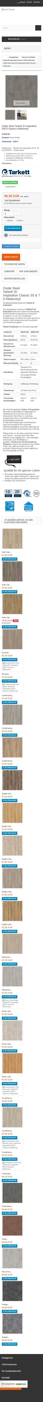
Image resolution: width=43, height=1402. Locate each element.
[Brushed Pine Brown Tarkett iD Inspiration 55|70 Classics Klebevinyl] (12, 639)
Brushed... (6, 653)
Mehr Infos (11, 256)
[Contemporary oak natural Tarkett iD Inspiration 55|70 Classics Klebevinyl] (12, 747)
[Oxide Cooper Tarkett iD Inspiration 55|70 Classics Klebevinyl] (12, 1225)
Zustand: (5, 137)
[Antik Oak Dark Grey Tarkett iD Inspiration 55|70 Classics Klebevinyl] (12, 571)
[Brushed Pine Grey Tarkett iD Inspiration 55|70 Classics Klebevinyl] (12, 666)
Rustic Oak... (7, 1011)
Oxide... (5, 1239)
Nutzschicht (9, 217)
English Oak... (7, 859)
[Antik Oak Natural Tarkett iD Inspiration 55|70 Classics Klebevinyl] (12, 604)
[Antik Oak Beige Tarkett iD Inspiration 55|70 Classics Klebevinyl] (12, 538)
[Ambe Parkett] (21, 13)
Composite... (7, 1174)
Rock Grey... (7, 1272)
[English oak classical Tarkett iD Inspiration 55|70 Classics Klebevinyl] (12, 813)
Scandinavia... (7, 1098)
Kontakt (29, 2)
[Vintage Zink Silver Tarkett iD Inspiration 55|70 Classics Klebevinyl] (12, 1323)
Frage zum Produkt (11, 246)
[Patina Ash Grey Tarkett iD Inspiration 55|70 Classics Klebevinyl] (12, 976)
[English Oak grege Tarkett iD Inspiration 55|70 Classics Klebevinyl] (12, 845)
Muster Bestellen (14, 278)
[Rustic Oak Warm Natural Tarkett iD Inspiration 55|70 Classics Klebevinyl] (12, 1063)
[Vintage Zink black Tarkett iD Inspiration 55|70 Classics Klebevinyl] (12, 1291)
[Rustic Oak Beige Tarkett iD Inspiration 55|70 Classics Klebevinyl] (12, 1003)
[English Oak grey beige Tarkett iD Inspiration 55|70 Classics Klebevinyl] (12, 878)
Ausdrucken (10, 187)
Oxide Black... (7, 1206)
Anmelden (37, 2)
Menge (7, 210)
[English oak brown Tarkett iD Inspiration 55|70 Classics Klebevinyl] (12, 780)
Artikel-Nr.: (6, 134)
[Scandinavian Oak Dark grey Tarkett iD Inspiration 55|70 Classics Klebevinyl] (12, 1090)
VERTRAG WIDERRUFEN (10, 1389)
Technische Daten (14, 264)
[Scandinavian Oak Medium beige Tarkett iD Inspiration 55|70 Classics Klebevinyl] (12, 1117)
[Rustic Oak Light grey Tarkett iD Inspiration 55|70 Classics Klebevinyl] (12, 1030)
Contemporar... (7, 695)
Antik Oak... (6, 552)
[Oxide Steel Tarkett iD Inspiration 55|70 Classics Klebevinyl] (10, 115)
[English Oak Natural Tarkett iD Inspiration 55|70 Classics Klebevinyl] (12, 911)
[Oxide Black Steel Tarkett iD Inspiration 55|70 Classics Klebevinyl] (12, 1193)
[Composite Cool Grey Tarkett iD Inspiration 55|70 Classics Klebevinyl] (12, 1166)
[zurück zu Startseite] (4, 57)
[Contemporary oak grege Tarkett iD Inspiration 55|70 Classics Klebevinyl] (12, 688)
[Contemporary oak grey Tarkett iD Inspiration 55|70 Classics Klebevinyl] (12, 714)
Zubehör (9, 271)
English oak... (7, 794)
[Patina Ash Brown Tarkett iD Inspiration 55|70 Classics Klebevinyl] (12, 943)
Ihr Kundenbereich (11, 1371)
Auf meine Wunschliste (18, 235)
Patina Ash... (7, 957)
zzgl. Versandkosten (12, 200)
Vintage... (5, 1304)
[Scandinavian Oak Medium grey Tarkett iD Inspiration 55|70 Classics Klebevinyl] (12, 1144)
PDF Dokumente (28, 271)
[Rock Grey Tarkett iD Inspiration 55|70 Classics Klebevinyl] (12, 1258)
